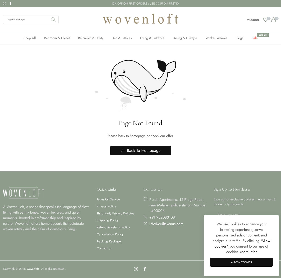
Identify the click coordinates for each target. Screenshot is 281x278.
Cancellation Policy (110, 234)
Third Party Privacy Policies (115, 213)
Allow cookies (241, 262)
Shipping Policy (107, 220)
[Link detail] (4, 3)
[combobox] (31, 19)
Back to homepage (143, 151)
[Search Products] (53, 19)
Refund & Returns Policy (113, 227)
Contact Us (104, 248)
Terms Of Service (108, 199)
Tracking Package (109, 241)
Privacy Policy (106, 206)
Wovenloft (33, 269)
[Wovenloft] (140, 20)
